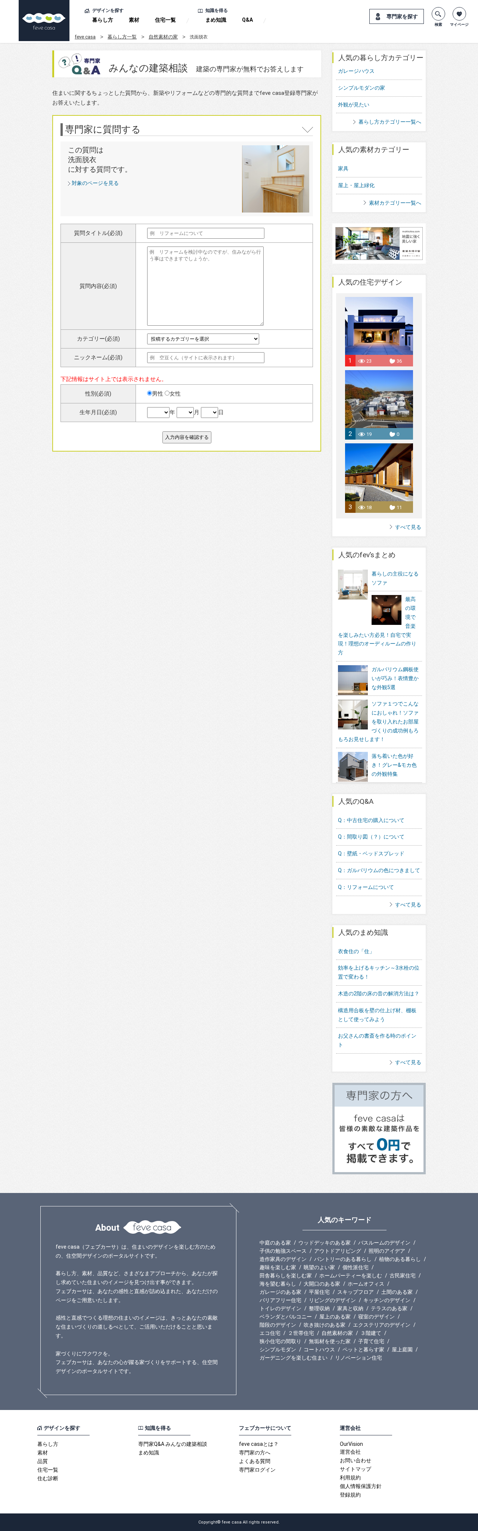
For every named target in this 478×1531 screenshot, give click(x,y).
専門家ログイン (257, 1470)
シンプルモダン (278, 1349)
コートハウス (319, 1349)
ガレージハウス (356, 71)
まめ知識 (215, 20)
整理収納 (319, 1308)
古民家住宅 (402, 1276)
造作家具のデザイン (283, 1259)
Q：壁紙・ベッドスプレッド (371, 853)
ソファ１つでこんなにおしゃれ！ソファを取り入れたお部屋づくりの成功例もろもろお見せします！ (378, 721)
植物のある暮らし (400, 1259)
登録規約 (350, 1495)
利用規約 (350, 1478)
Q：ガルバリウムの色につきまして (379, 870)
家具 (343, 168)
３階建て (370, 1333)
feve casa (85, 37)
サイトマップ (355, 1469)
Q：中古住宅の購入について (371, 820)
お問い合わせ (355, 1460)
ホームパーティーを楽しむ (350, 1276)
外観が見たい (353, 105)
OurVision (351, 1444)
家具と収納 (350, 1308)
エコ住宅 (270, 1333)
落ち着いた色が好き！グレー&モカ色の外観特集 (394, 765)
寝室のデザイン (376, 1317)
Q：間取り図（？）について (371, 837)
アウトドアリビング (337, 1251)
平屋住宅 (319, 1292)
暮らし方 (102, 20)
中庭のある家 (275, 1243)
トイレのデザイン (280, 1308)
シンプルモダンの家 (361, 88)
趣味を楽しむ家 (278, 1267)
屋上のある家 (335, 1317)
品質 (42, 1461)
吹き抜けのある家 (324, 1325)
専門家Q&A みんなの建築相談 (172, 1444)
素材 (134, 20)
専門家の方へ (254, 1453)
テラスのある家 (389, 1308)
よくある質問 (254, 1461)
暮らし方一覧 (122, 37)
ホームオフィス (366, 1284)
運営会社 (350, 1452)
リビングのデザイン (332, 1300)
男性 (157, 393)
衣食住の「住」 (356, 951)
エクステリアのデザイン (381, 1325)
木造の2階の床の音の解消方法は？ (378, 994)
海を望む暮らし (278, 1284)
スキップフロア (355, 1292)
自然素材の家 (163, 37)
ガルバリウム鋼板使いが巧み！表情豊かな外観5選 (395, 678)
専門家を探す (402, 16)
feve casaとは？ (259, 1444)
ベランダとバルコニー (286, 1317)
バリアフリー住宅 (280, 1300)
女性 (175, 393)
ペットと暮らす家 (363, 1349)
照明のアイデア (387, 1251)
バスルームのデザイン (384, 1243)
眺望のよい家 (319, 1267)
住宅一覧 (165, 20)
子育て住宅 (371, 1341)
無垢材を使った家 (330, 1341)
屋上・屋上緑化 (356, 185)
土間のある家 (397, 1292)
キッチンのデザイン (386, 1300)
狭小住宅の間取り (280, 1341)
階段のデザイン (278, 1325)
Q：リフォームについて (366, 887)
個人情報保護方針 (361, 1486)
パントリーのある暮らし (343, 1259)
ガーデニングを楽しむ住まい (294, 1358)
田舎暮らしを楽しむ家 (286, 1276)
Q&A (247, 20)
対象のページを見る (95, 183)
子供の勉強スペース (283, 1251)
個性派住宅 (355, 1267)
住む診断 (47, 1478)
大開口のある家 (322, 1284)
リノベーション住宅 (358, 1358)
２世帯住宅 (301, 1333)
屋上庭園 (402, 1349)
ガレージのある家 (280, 1292)
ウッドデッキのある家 (324, 1243)
